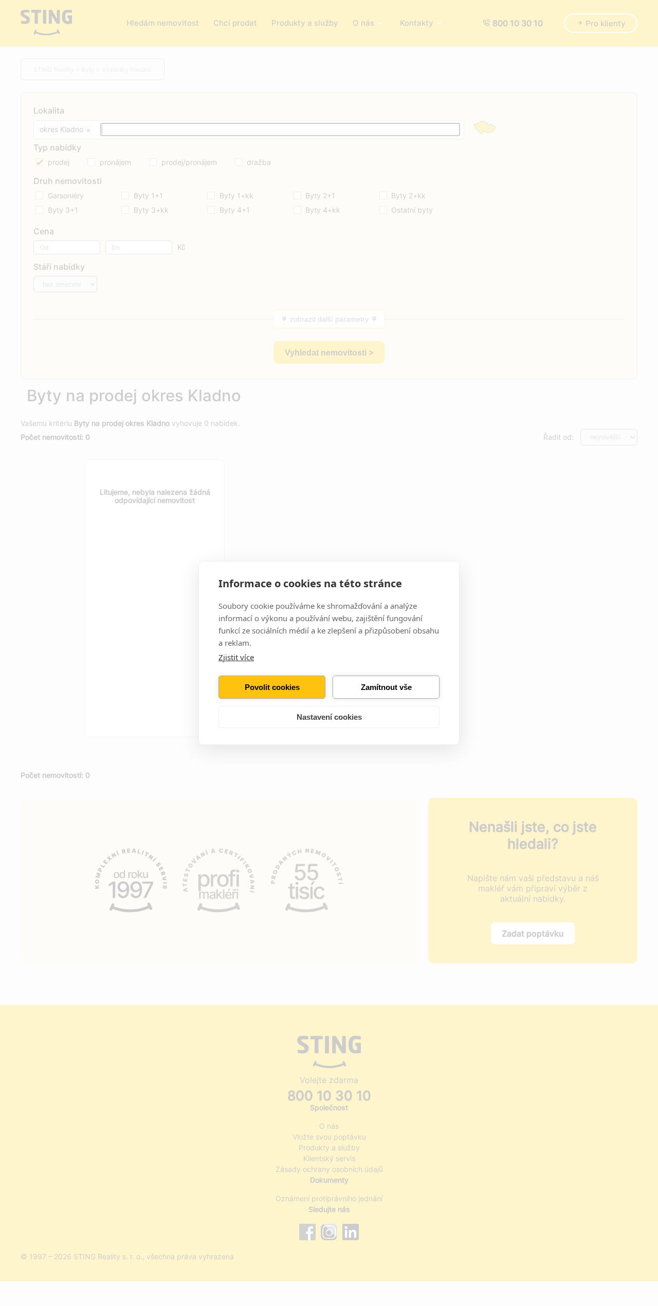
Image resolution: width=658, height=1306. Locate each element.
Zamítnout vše (386, 687)
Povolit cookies (272, 687)
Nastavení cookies (329, 717)
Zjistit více (236, 657)
